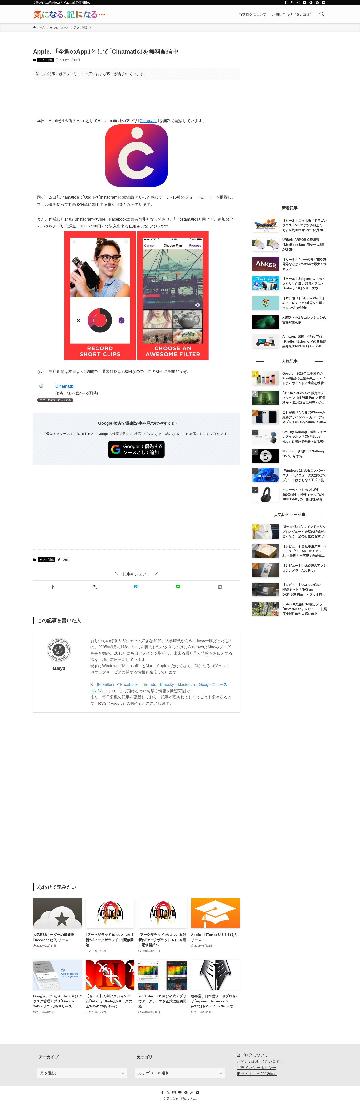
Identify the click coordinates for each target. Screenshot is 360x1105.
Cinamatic (148, 121)
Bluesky (167, 684)
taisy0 (59, 668)
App (66, 560)
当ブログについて (252, 1055)
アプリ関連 (45, 59)
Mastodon (186, 684)
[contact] (324, 2)
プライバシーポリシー (256, 1068)
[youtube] (304, 2)
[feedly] (311, 2)
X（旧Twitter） (103, 684)
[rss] (317, 2)
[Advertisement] (136, 99)
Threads (149, 684)
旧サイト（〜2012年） (257, 1074)
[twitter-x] (292, 2)
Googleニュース (213, 684)
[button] (53, 587)
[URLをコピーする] (220, 587)
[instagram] (298, 2)
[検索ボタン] (321, 14)
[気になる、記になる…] (69, 14)
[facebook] (285, 2)
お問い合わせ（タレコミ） (260, 1061)
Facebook (129, 684)
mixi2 (95, 691)
